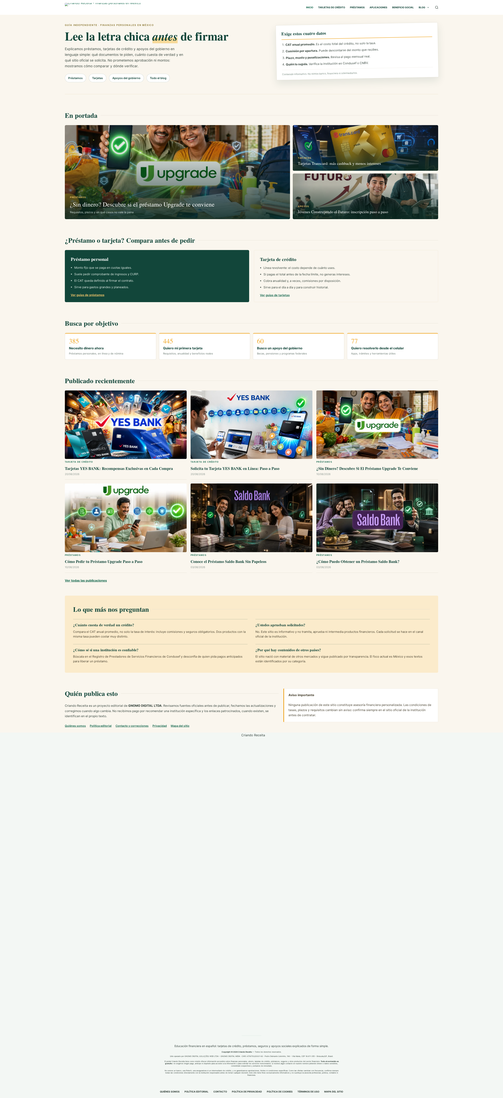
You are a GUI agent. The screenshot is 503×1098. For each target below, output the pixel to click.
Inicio (309, 7)
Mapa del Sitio (333, 1091)
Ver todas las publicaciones (86, 580)
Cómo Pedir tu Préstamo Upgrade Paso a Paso (103, 561)
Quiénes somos (75, 725)
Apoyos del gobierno (126, 78)
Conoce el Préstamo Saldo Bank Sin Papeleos (228, 561)
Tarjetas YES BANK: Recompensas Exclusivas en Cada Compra (119, 468)
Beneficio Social (403, 7)
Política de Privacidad (247, 1091)
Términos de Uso (308, 1091)
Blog (422, 7)
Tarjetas (97, 78)
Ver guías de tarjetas (275, 295)
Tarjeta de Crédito (79, 462)
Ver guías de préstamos (87, 295)
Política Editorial (196, 1091)
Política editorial (101, 725)
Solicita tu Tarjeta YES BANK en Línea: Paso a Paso (235, 468)
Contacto (220, 1091)
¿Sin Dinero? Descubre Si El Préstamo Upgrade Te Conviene (367, 468)
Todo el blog (158, 78)
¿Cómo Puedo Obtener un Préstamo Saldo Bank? (357, 561)
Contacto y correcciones (132, 725)
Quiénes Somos (170, 1091)
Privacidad (159, 725)
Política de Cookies (280, 1091)
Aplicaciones (378, 7)
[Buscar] (436, 7)
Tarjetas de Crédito (331, 7)
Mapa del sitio (180, 725)
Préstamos (357, 7)
